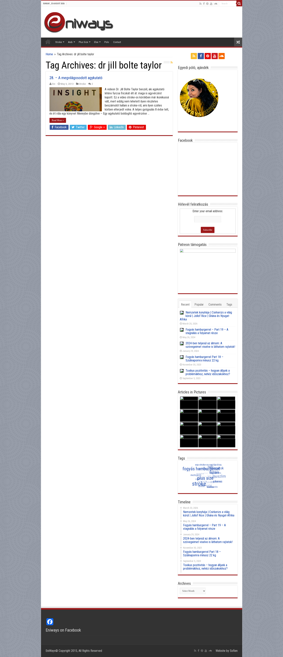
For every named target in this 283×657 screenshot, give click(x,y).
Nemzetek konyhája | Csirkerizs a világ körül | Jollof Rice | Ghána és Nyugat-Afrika (206, 316)
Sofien (234, 651)
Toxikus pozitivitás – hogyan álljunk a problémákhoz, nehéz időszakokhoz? (208, 372)
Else (96, 42)
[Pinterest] (207, 3)
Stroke (58, 42)
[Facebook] (204, 3)
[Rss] (200, 3)
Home (48, 42)
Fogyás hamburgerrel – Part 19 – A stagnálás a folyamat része (207, 331)
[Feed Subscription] (172, 62)
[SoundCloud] (216, 3)
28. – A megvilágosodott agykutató (75, 77)
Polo (106, 42)
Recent (185, 304)
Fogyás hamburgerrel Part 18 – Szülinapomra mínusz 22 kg (204, 358)
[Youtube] (211, 3)
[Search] (239, 3)
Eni (53, 83)
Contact (117, 42)
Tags (229, 304)
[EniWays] (80, 21)
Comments (215, 304)
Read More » (58, 120)
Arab (70, 42)
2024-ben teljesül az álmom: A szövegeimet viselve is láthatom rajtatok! (210, 345)
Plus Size (83, 42)
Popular (199, 304)
